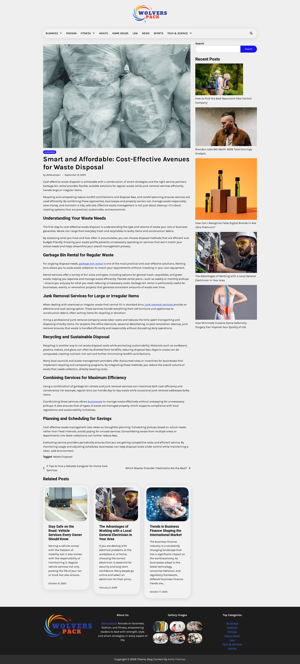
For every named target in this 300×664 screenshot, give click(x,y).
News (145, 33)
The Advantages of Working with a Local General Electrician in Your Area (115, 532)
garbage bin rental (91, 263)
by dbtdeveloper (51, 174)
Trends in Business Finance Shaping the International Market (166, 530)
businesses (95, 401)
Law (135, 33)
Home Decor (120, 33)
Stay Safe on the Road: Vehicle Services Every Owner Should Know (65, 532)
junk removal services (159, 304)
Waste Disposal (62, 456)
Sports (158, 33)
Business (52, 33)
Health (103, 33)
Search (248, 49)
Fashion (71, 33)
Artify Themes (176, 659)
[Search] (251, 33)
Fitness (86, 33)
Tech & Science (177, 33)
